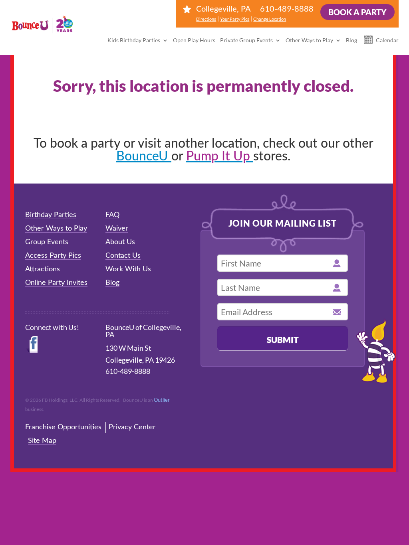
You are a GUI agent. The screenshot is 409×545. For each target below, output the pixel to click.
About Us (120, 242)
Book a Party (357, 12)
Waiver (116, 228)
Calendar (387, 40)
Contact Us (123, 255)
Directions (206, 19)
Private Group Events (246, 40)
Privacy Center (132, 427)
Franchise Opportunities (63, 427)
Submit (283, 339)
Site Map (42, 440)
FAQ (112, 215)
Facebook (32, 345)
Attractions (42, 269)
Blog (351, 40)
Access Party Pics (53, 255)
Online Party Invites (56, 282)
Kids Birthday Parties (133, 40)
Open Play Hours (194, 40)
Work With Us (128, 269)
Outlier (162, 400)
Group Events (46, 242)
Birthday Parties (50, 215)
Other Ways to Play (309, 40)
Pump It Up (219, 156)
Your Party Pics (234, 19)
